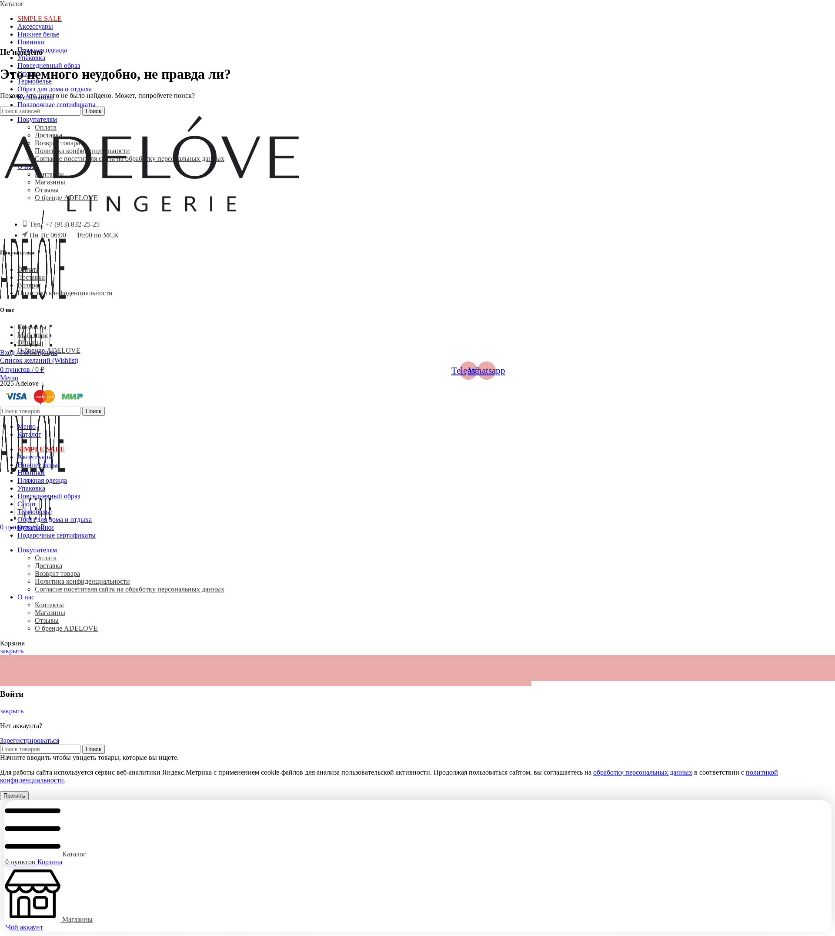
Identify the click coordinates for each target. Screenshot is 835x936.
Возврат (29, 285)
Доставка (31, 277)
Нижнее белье (38, 34)
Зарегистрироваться (29, 740)
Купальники (35, 527)
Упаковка (31, 57)
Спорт (26, 504)
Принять (14, 795)
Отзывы (29, 342)
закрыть (11, 651)
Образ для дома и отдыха (54, 89)
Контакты (32, 327)
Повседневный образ (48, 65)
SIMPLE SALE (39, 18)
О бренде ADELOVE (48, 350)
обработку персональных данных (642, 772)
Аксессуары (35, 26)
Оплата (28, 269)
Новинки (31, 42)
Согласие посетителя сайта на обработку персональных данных (129, 589)
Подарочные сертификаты (56, 104)
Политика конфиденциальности (65, 293)
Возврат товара (57, 573)
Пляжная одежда (42, 480)
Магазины (32, 334)
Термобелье (34, 511)
